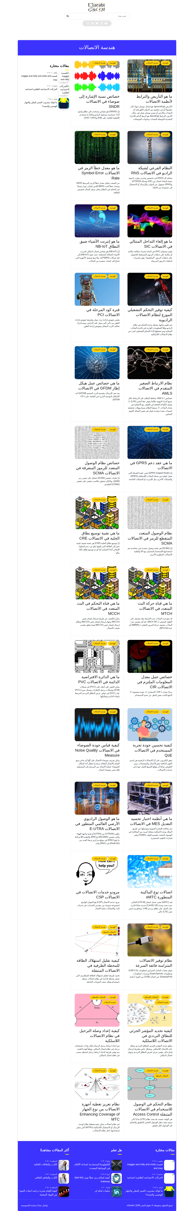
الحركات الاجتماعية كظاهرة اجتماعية (41, 89)
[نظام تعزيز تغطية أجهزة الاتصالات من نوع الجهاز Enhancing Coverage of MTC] (97, 1083)
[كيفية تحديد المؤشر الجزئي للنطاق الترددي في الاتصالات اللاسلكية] (149, 1010)
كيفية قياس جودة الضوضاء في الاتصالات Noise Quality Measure (97, 750)
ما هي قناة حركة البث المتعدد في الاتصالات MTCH (155, 608)
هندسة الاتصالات (152, 63)
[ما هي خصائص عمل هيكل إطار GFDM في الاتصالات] (97, 362)
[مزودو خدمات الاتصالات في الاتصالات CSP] (97, 871)
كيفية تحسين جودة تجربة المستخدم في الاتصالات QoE (152, 750)
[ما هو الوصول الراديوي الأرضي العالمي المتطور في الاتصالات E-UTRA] (97, 798)
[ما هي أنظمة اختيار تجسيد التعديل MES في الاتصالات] (149, 798)
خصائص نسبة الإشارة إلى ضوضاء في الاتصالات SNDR (99, 101)
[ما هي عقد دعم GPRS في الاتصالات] (149, 442)
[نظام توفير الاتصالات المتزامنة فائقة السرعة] (149, 939)
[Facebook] (101, 23)
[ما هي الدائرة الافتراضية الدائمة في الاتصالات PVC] (97, 656)
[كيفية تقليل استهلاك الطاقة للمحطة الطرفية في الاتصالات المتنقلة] (97, 939)
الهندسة (165, 63)
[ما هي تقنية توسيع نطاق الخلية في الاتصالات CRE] (97, 512)
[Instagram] (88, 23)
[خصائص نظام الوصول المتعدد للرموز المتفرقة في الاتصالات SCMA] (97, 442)
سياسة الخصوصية (29, 1205)
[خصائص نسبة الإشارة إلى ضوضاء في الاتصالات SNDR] (97, 75)
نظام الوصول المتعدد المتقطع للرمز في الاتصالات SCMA (150, 538)
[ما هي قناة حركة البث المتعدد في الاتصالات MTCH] (149, 582)
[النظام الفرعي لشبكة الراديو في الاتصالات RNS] (149, 147)
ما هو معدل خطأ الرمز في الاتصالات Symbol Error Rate (99, 173)
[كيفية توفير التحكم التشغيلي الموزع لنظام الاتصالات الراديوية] (149, 289)
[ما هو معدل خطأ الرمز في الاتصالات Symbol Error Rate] (97, 147)
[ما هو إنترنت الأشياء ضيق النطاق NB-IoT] (97, 220)
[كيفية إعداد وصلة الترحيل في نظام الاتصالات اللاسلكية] (97, 1010)
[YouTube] (106, 23)
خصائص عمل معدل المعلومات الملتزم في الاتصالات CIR (154, 682)
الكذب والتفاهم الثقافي (46, 1177)
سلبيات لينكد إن (102, 1190)
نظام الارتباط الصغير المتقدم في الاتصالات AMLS (155, 388)
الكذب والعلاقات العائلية (45, 1164)
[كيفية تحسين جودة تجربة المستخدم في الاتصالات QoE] (149, 724)
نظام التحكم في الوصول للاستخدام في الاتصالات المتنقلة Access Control (152, 1109)
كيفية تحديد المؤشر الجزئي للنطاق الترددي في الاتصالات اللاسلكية (150, 1036)
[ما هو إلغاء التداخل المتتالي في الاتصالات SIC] (149, 220)
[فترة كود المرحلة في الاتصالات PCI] (97, 289)
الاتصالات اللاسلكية (151, 997)
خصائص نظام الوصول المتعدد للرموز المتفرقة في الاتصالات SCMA (98, 468)
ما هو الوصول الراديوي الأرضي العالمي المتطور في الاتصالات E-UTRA (97, 824)
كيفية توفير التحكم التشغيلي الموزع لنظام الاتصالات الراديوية (150, 315)
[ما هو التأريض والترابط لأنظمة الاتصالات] (149, 75)
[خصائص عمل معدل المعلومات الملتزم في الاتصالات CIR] (149, 656)
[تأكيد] (68, 16)
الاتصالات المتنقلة (109, 932)
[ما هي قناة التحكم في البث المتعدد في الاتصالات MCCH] (97, 582)
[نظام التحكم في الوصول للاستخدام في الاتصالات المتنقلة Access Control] (149, 1083)
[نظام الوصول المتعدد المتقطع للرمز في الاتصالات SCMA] (149, 512)
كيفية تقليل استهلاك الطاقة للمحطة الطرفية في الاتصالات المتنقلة (98, 965)
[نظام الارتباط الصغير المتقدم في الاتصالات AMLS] (149, 362)
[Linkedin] (92, 23)
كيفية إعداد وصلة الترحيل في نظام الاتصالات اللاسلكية (99, 1036)
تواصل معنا (43, 1205)
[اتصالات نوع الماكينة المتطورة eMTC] (149, 871)
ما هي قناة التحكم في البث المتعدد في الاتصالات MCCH (98, 608)
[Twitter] (97, 23)
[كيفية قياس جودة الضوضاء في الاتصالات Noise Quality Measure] (97, 724)
